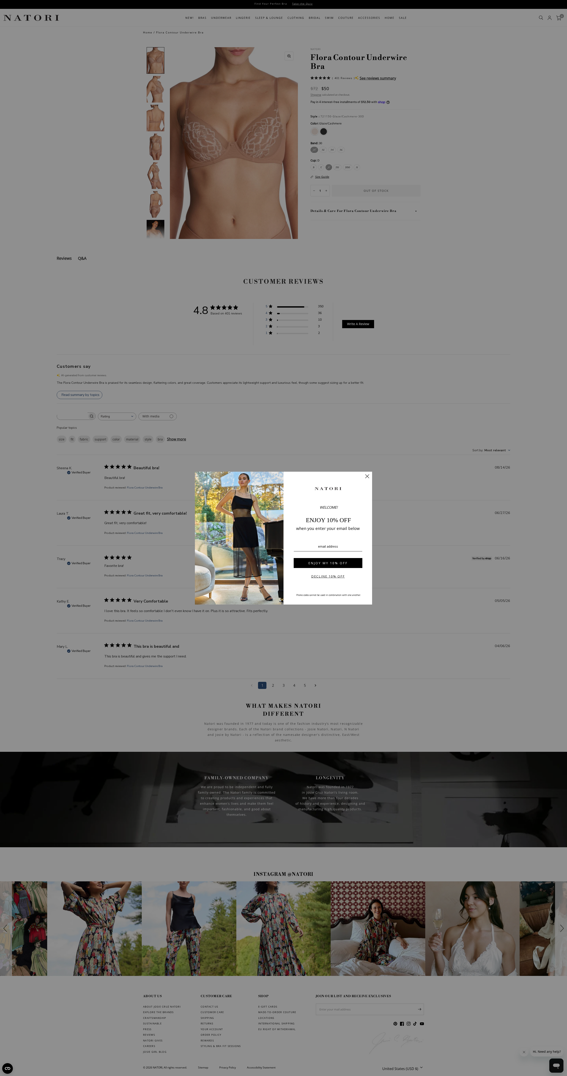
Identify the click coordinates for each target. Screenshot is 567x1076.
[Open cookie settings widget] (7, 1068)
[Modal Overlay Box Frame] (283, 538)
